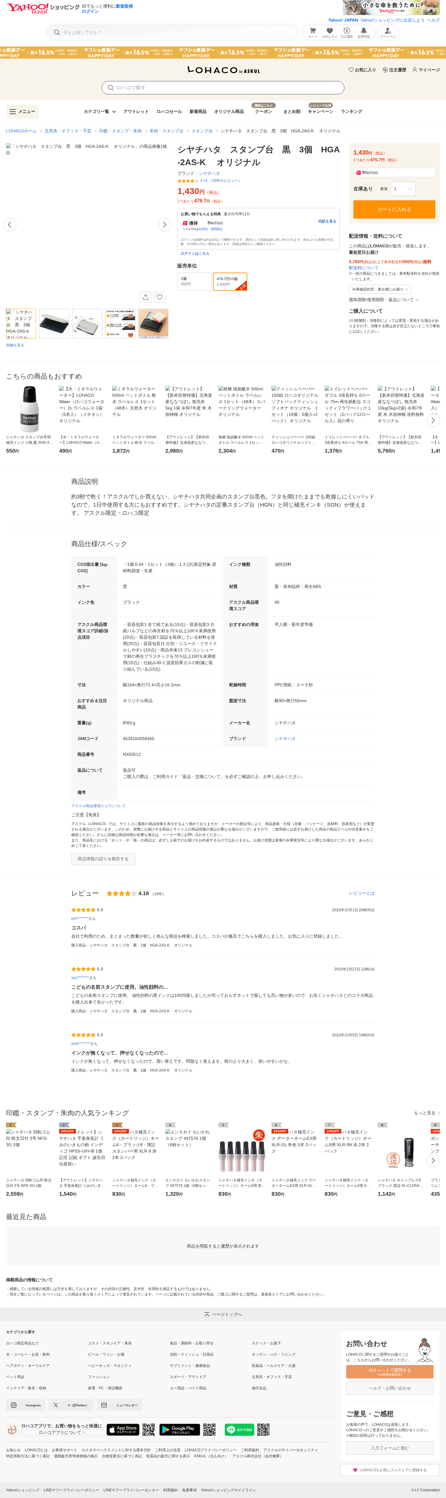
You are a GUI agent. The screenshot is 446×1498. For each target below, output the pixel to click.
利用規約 (170, 1490)
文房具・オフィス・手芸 (68, 130)
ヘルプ (433, 20)
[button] (403, 189)
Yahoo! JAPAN (343, 20)
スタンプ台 (202, 130)
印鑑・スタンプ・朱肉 (120, 130)
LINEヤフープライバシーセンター (131, 1490)
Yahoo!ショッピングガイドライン (228, 1490)
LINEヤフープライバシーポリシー (71, 1490)
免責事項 (189, 1490)
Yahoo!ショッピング (22, 1490)
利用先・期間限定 (211, 229)
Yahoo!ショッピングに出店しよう (392, 20)
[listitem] (47, 1343)
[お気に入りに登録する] (159, 297)
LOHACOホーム (21, 130)
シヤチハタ (285, 738)
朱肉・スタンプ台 (167, 130)
